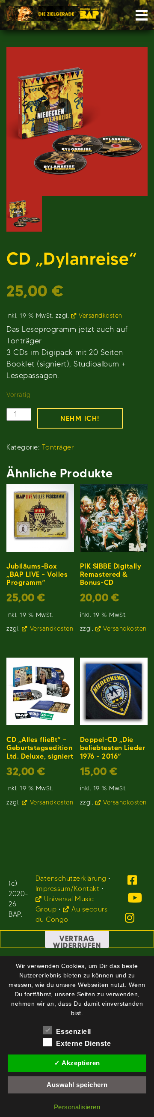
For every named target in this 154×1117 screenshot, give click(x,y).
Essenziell (73, 1031)
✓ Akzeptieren (77, 1062)
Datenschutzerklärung (71, 878)
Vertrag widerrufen (77, 941)
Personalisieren (77, 1107)
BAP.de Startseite (53, 11)
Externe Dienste (83, 1043)
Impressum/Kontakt (68, 889)
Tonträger (58, 447)
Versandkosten (100, 315)
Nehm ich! (80, 418)
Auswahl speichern (77, 1084)
